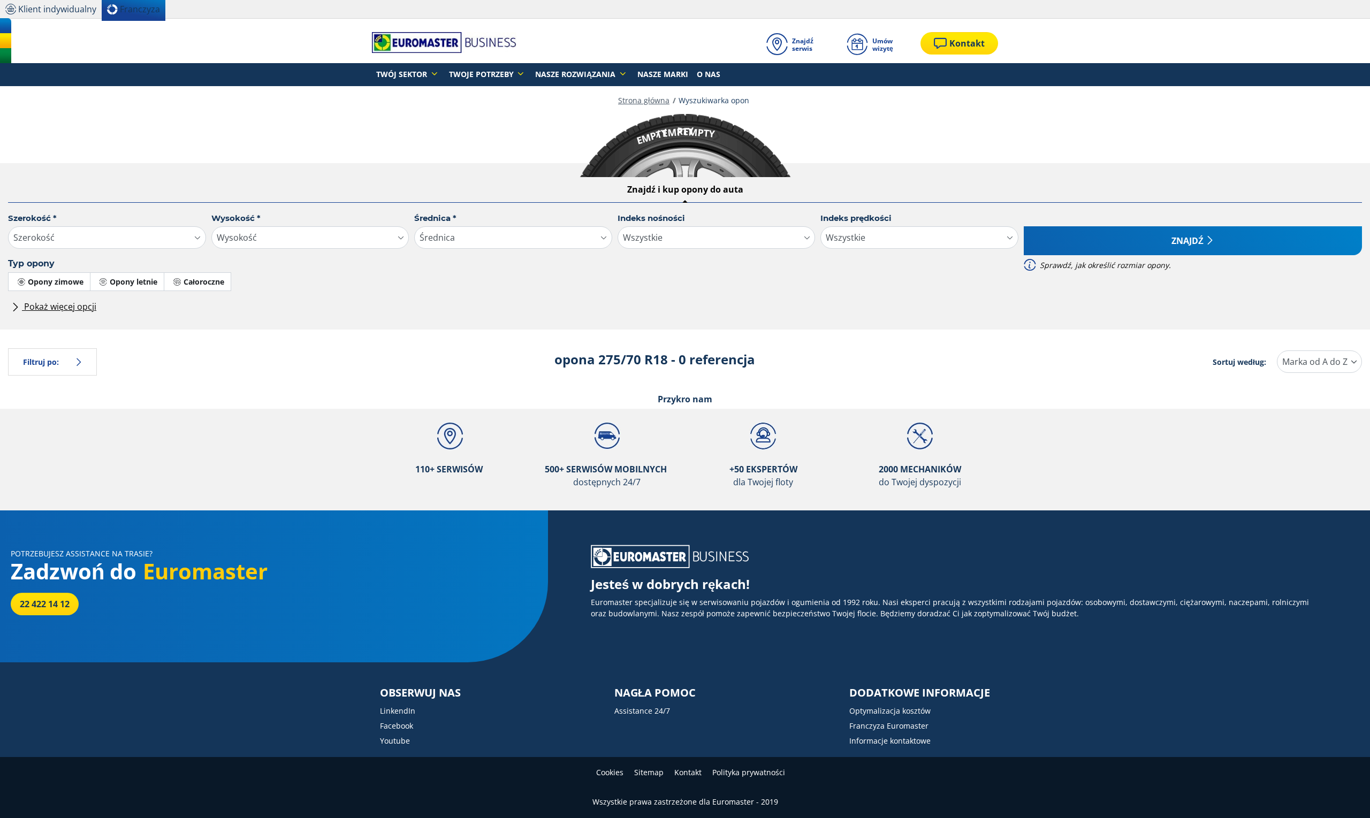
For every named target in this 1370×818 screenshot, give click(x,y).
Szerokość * (32, 218)
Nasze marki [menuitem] (662, 74)
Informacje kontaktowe (890, 741)
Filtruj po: (41, 362)
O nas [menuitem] (708, 74)
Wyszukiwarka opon (714, 100)
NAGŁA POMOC (655, 692)
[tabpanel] (685, 267)
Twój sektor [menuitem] (402, 74)
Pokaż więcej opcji (59, 306)
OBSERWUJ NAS (420, 692)
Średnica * (435, 218)
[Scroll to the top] (1342, 795)
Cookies (609, 772)
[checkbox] (49, 281)
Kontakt (688, 772)
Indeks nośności (651, 218)
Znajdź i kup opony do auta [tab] (685, 189)
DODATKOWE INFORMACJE (919, 692)
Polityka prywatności (748, 772)
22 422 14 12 (45, 604)
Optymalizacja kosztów (890, 711)
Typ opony (31, 263)
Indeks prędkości (856, 218)
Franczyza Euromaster (888, 726)
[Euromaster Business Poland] (444, 43)
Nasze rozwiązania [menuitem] (576, 74)
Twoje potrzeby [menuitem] (482, 74)
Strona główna (643, 100)
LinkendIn (397, 711)
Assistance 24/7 (642, 711)
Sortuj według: (1239, 362)
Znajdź (1187, 241)
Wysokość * (236, 218)
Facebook (396, 726)
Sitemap (649, 772)
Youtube (395, 741)
